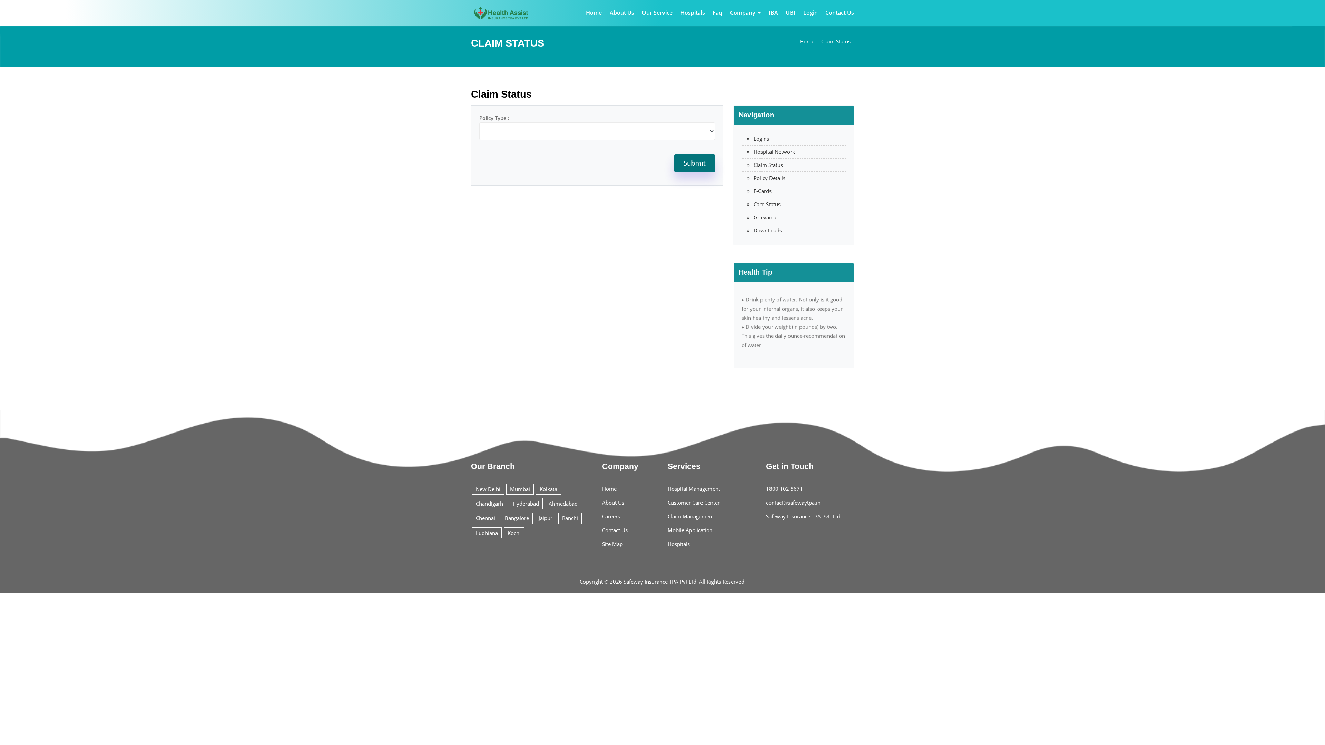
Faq (717, 13)
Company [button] (743, 13)
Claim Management (691, 516)
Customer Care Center (694, 502)
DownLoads (768, 230)
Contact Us (839, 13)
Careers (611, 516)
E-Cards (763, 191)
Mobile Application (690, 530)
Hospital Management (694, 488)
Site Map (612, 543)
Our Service (657, 13)
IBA (773, 13)
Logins (761, 138)
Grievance (765, 217)
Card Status (767, 204)
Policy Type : (494, 118)
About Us (622, 13)
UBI (790, 13)
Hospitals (692, 13)
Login (810, 13)
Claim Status (836, 41)
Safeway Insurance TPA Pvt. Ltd (803, 516)
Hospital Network (774, 151)
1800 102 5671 (784, 488)
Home (594, 13)
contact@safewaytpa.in (793, 502)
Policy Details (769, 178)
